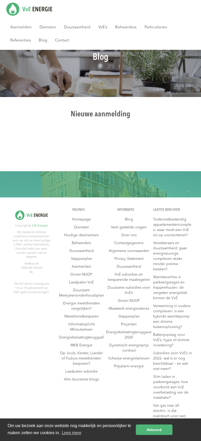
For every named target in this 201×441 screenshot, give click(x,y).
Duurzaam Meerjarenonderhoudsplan (81, 292)
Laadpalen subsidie (81, 371)
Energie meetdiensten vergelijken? (81, 306)
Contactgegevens (128, 243)
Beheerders (126, 27)
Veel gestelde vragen (129, 227)
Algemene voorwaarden (129, 251)
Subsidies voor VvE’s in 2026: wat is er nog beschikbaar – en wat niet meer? (172, 361)
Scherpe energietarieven (128, 358)
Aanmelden (21, 27)
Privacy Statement (128, 259)
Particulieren (155, 27)
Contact (62, 40)
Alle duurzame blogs (81, 379)
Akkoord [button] (154, 430)
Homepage (81, 219)
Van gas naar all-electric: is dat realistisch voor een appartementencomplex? (172, 416)
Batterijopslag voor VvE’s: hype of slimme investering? (171, 340)
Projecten (129, 324)
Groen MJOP (81, 274)
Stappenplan (81, 259)
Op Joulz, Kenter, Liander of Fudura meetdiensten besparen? (81, 358)
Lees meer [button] (71, 433)
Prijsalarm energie (129, 366)
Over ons (129, 235)
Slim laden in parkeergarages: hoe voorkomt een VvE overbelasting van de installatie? (170, 387)
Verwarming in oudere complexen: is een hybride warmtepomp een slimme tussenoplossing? (172, 316)
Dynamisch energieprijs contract (129, 347)
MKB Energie (81, 345)
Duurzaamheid (77, 27)
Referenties (20, 40)
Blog (43, 40)
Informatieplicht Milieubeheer (81, 326)
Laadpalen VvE (81, 282)
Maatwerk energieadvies (129, 308)
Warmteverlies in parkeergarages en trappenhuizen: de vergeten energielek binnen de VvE (170, 287)
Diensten (48, 27)
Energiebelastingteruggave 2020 (129, 334)
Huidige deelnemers (81, 235)
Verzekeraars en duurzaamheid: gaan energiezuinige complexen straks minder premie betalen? (170, 256)
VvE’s (102, 27)
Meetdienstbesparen (81, 316)
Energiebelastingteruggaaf (81, 337)
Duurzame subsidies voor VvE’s (129, 290)
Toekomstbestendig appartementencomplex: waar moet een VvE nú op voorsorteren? (172, 227)
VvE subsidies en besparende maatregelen (129, 277)
